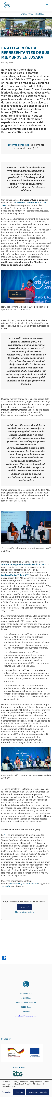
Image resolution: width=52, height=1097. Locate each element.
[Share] (3, 958)
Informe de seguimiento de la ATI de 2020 (22, 564)
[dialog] (26, 1088)
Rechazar (19, 1092)
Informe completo (18, 144)
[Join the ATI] (40, 13)
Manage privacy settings (24, 912)
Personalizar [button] (7, 1092)
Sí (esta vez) (24, 907)
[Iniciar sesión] (27, 13)
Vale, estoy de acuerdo (38, 1092)
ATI (5, 835)
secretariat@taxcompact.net (24, 883)
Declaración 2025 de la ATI (15, 575)
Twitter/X (5, 886)
